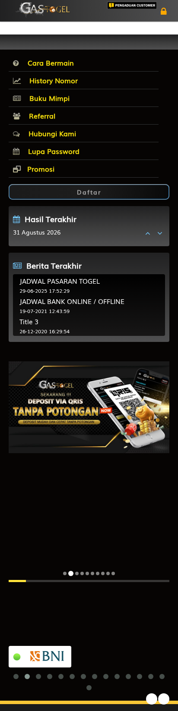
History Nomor (51, 80)
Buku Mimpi (47, 98)
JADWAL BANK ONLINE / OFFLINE (71, 301)
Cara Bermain (48, 62)
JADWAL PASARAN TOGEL (59, 280)
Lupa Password (51, 151)
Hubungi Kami (50, 133)
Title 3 (28, 321)
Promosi (39, 168)
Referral (40, 115)
